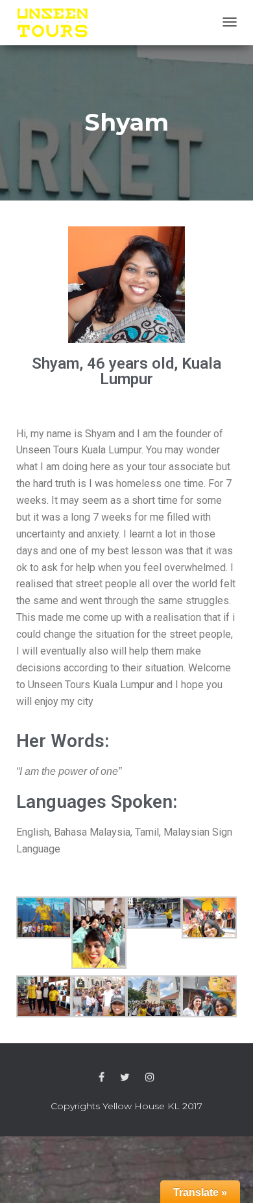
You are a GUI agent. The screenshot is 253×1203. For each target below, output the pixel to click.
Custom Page (101, 1077)
